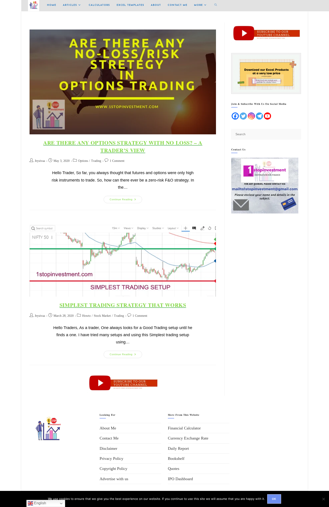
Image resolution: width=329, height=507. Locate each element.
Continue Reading (126, 198)
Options (83, 161)
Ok (274, 499)
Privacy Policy (111, 458)
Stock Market (102, 315)
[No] (323, 499)
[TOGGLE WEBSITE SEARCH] (215, 5)
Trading (96, 161)
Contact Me (109, 438)
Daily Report (178, 448)
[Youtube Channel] (267, 116)
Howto (86, 315)
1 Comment (117, 161)
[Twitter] (243, 116)
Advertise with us (114, 479)
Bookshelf (176, 458)
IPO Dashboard (180, 479)
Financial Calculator (184, 428)
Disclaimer (108, 448)
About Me (108, 428)
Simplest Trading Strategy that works (123, 305)
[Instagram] (251, 116)
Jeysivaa (40, 161)
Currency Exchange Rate (188, 438)
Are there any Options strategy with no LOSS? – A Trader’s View (122, 146)
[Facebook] (235, 116)
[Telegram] (259, 116)
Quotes (173, 468)
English (39, 503)
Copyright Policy (113, 468)
